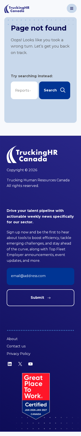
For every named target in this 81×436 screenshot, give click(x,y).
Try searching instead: (32, 76)
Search (50, 90)
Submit (37, 298)
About (12, 339)
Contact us (16, 346)
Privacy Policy (18, 354)
